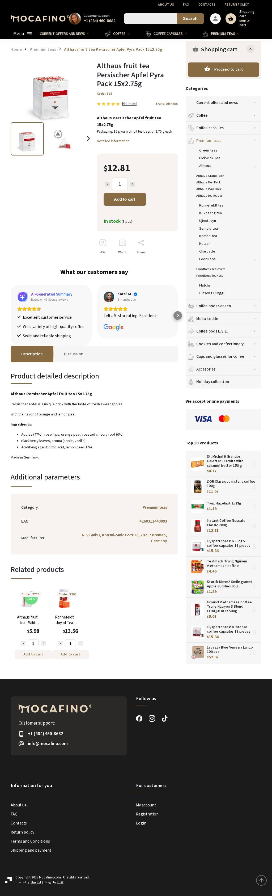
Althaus (205, 166)
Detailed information (113, 141)
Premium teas (208, 141)
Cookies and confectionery (220, 344)
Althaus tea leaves (209, 195)
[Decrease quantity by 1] (107, 184)
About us (166, 4)
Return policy (237, 4)
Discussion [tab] (73, 354)
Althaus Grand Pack (210, 175)
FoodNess (207, 259)
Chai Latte (207, 251)
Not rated (129, 104)
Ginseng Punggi (211, 293)
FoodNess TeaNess (209, 275)
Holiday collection (212, 382)
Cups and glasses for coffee (220, 356)
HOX (60, 882)
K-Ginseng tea (210, 213)
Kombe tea (208, 236)
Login (141, 823)
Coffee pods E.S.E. (212, 331)
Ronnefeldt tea (211, 205)
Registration (147, 814)
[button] (10, 315)
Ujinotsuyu (207, 221)
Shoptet (36, 882)
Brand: (167, 103)
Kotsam (205, 243)
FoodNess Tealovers (210, 269)
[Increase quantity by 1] (132, 184)
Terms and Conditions (30, 841)
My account (146, 805)
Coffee (202, 115)
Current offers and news (217, 103)
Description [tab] (32, 354)
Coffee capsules (210, 128)
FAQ (186, 4)
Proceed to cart (228, 69)
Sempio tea (208, 228)
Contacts (207, 4)
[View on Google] (109, 297)
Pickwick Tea (209, 158)
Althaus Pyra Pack (209, 189)
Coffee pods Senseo (213, 306)
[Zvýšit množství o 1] (43, 643)
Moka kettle (207, 319)
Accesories (205, 369)
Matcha (205, 285)
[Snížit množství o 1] (23, 643)
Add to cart (124, 199)
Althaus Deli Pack (208, 182)
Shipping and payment (31, 850)
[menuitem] (68, 33)
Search (190, 18)
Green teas (208, 150)
